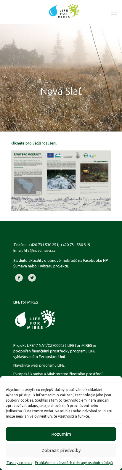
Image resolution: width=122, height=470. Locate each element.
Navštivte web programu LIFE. (39, 365)
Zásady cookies (19, 463)
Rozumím (61, 434)
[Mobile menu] (114, 12)
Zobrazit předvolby (61, 450)
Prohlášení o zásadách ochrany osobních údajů (74, 463)
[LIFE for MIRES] (64, 10)
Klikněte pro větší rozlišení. (34, 143)
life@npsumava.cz (40, 250)
